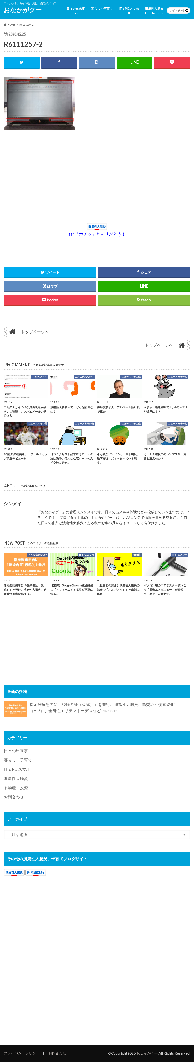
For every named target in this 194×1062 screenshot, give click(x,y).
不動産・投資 (16, 787)
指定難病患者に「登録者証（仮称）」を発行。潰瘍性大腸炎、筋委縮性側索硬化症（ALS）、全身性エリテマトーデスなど (104, 707)
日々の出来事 (75, 10)
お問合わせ (14, 796)
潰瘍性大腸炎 (154, 10)
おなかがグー (23, 10)
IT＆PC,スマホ (129, 10)
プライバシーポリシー (21, 1053)
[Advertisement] (54, 179)
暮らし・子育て (102, 10)
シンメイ (13, 503)
